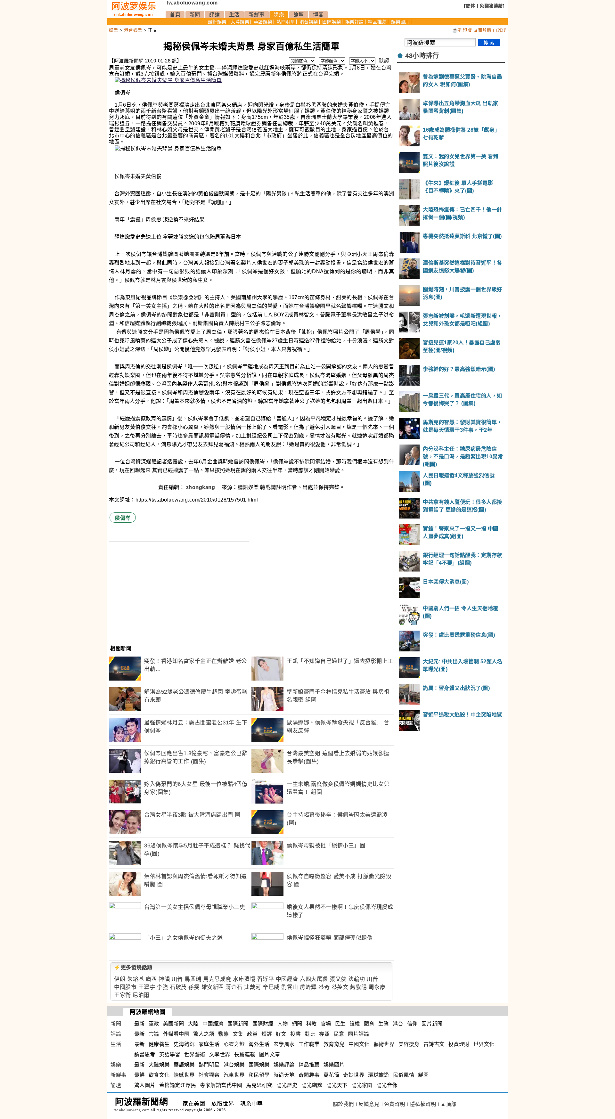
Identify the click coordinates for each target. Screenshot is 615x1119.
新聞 (195, 14)
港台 (398, 1023)
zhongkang (201, 487)
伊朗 (119, 979)
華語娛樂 (263, 22)
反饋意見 (369, 1104)
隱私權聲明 (423, 1104)
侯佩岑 (123, 518)
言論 (154, 1034)
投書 (295, 1034)
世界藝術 (194, 1054)
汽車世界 (234, 1075)
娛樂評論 (354, 22)
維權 (354, 1023)
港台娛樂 (308, 22)
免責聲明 (394, 1104)
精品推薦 (377, 22)
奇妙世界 (353, 1075)
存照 (324, 1034)
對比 (310, 1034)
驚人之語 (203, 1034)
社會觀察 (209, 1075)
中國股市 (125, 987)
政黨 (252, 1034)
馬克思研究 (259, 1085)
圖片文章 (269, 1054)
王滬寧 (146, 987)
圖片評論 (358, 1034)
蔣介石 (234, 987)
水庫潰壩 (244, 979)
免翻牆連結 (491, 5)
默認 (384, 60)
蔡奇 (324, 987)
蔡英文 (340, 987)
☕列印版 (462, 30)
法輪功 (356, 979)
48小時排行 (422, 55)
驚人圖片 (144, 1085)
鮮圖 (423, 1075)
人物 (282, 1023)
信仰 (412, 1023)
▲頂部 (448, 1104)
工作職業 (309, 1044)
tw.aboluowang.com (192, 2)
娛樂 (279, 14)
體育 (369, 1023)
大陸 (193, 1023)
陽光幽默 (312, 1085)
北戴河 (252, 987)
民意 (338, 1034)
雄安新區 (212, 987)
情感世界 (184, 1075)
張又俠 (338, 979)
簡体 (470, 5)
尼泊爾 (141, 995)
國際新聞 (238, 1023)
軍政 (154, 1023)
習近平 (265, 979)
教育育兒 (334, 1044)
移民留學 (259, 1075)
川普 (177, 979)
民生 (340, 1023)
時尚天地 (284, 1075)
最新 (139, 1023)
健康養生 (159, 1044)
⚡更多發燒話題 (133, 967)
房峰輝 (308, 987)
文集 (238, 1034)
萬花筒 (332, 1075)
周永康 (377, 987)
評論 (214, 14)
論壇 (298, 14)
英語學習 (169, 1054)
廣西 (151, 979)
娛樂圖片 (400, 22)
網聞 (297, 1023)
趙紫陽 (358, 987)
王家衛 (122, 995)
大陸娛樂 (240, 22)
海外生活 (259, 1044)
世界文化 (484, 1044)
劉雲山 (289, 987)
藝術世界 (384, 1044)
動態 (223, 1034)
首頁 (175, 14)
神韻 (164, 979)
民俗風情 (403, 1075)
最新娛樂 (217, 22)
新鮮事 (257, 14)
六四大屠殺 (314, 979)
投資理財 (459, 1044)
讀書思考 (144, 1054)
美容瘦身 (409, 1044)
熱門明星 (285, 22)
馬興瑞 (192, 979)
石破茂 (178, 987)
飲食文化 (159, 1075)
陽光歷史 (287, 1085)
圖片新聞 (432, 1023)
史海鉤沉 (184, 1044)
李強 (162, 987)
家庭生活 (209, 1044)
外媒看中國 (176, 1034)
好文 (281, 1034)
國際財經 (263, 1023)
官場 (326, 1023)
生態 (383, 1023)
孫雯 (194, 987)
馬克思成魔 (217, 979)
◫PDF (499, 30)
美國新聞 (173, 1023)
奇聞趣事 (309, 1075)
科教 (311, 1023)
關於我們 (343, 1104)
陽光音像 (387, 1085)
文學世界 (219, 1054)
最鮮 (139, 1075)
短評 (266, 1034)
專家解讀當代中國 (221, 1085)
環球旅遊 (378, 1075)
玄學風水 (284, 1044)
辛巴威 (271, 987)
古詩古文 (434, 1044)
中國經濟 (287, 979)
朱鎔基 (135, 979)
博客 (318, 14)
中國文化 (359, 1044)
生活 (234, 14)
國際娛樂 (331, 22)
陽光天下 (337, 1085)
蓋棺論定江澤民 (177, 1085)
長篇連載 (244, 1054)
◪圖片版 (482, 30)
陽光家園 (362, 1085)
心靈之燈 (234, 1044)
